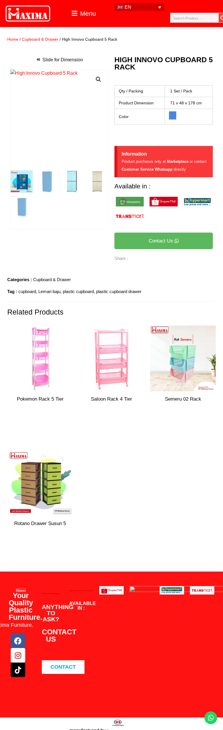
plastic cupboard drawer (118, 291)
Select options (183, 428)
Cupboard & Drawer (40, 39)
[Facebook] (18, 640)
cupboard (27, 291)
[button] (84, 13)
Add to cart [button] (40, 553)
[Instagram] (18, 655)
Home (12, 39)
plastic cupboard (78, 291)
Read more (40, 418)
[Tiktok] (18, 670)
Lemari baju (49, 291)
